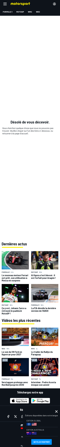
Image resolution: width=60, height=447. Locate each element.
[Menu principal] (5, 4)
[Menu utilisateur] (54, 4)
